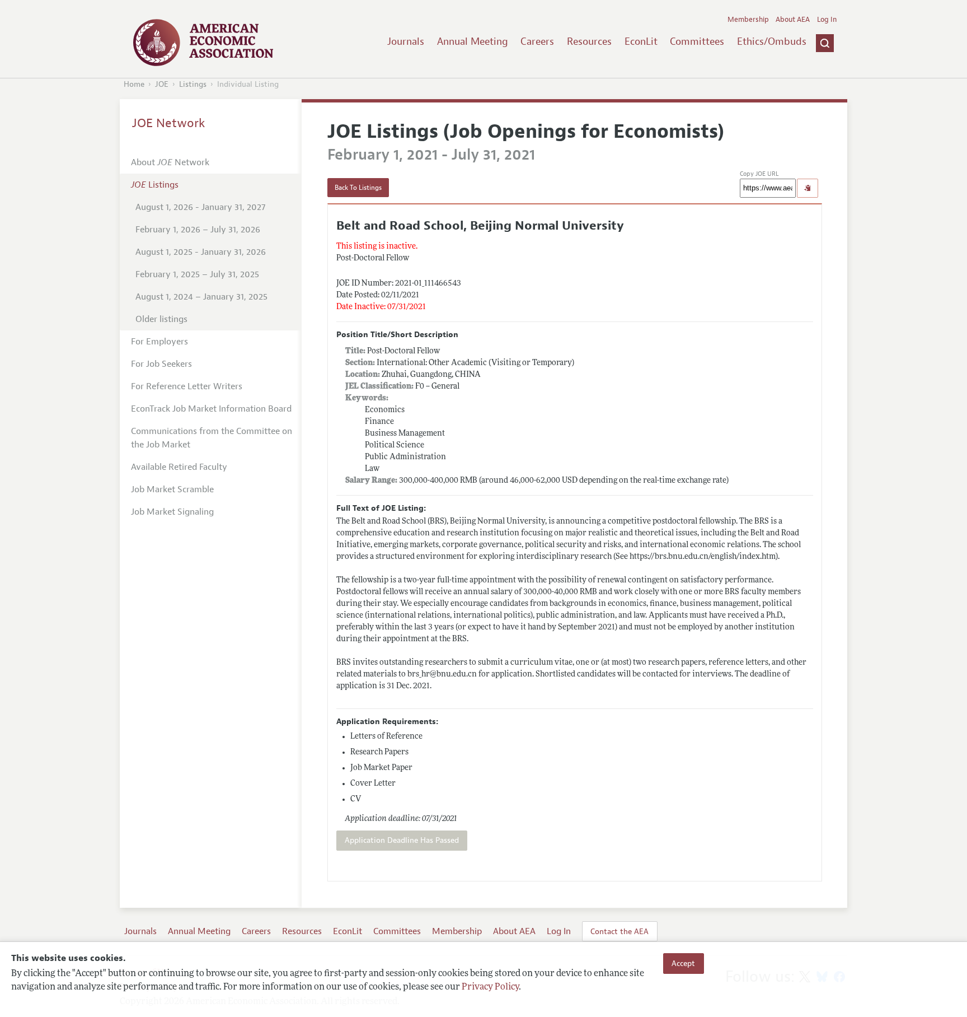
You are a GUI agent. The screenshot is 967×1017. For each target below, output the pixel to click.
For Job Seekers (161, 364)
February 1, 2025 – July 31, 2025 (197, 274)
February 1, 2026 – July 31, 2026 (197, 229)
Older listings (161, 319)
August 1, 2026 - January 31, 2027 (200, 207)
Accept (683, 963)
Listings (192, 84)
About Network (170, 162)
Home (134, 84)
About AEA (793, 19)
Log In (827, 19)
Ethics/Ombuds (771, 41)
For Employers (159, 341)
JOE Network (168, 123)
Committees (697, 41)
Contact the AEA (619, 931)
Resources (589, 41)
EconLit (641, 41)
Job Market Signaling (172, 511)
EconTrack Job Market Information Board (211, 408)
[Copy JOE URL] (807, 188)
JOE (161, 84)
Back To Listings (358, 187)
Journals (405, 41)
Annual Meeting (472, 41)
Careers (537, 41)
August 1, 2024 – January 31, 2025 (201, 296)
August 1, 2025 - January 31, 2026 (200, 252)
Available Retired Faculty (179, 467)
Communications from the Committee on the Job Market (211, 438)
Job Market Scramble (172, 489)
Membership (748, 19)
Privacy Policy (490, 987)
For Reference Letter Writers (186, 386)
